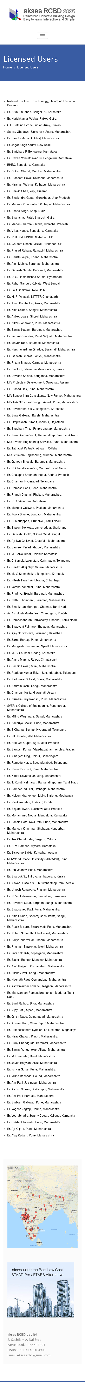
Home (7, 67)
